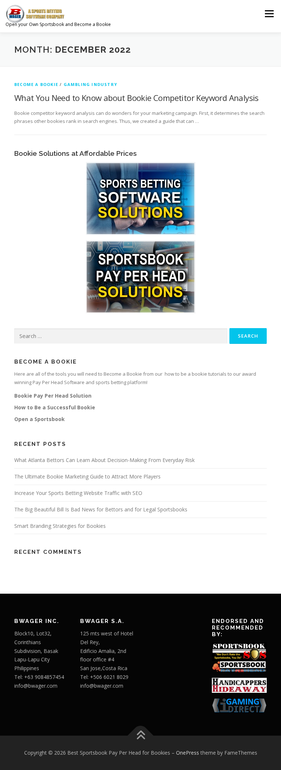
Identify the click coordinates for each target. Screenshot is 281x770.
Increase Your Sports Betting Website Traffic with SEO (78, 492)
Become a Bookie (36, 84)
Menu (269, 13)
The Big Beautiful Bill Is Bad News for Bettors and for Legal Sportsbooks (100, 509)
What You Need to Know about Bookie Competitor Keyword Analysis (136, 97)
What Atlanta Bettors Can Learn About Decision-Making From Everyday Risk (104, 460)
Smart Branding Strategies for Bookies (60, 525)
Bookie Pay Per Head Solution (52, 395)
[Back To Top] (141, 735)
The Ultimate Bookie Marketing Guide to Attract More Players (87, 476)
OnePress (187, 752)
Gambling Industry (90, 84)
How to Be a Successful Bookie (54, 407)
